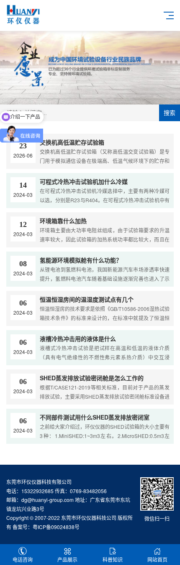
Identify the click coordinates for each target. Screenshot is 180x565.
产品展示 (67, 559)
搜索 (169, 112)
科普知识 (113, 559)
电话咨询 (23, 559)
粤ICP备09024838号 (56, 526)
